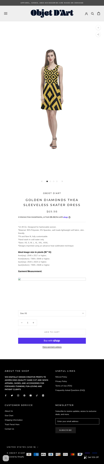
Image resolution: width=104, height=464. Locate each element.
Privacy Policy (61, 381)
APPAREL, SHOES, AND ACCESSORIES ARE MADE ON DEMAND (52, 3)
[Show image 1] (47, 181)
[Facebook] (6, 395)
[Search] (92, 13)
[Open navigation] (5, 13)
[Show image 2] (50, 181)
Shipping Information (14, 420)
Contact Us (9, 429)
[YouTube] (31, 395)
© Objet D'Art (16, 453)
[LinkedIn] (43, 395)
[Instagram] (18, 395)
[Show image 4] (57, 181)
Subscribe (65, 430)
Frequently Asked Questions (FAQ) (70, 390)
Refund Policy (61, 377)
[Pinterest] (24, 395)
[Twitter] (12, 395)
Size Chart (9, 415)
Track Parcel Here (12, 424)
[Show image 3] (53, 181)
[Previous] (41, 181)
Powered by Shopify (15, 456)
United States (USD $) (21, 447)
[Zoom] (98, 27)
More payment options (52, 347)
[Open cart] (98, 13)
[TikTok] (37, 395)
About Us (9, 411)
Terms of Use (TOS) (63, 386)
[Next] (62, 181)
